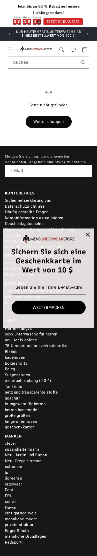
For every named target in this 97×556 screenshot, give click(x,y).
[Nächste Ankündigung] (87, 34)
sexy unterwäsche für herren (31, 334)
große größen (17, 415)
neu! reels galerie (21, 340)
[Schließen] (87, 234)
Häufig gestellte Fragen (27, 212)
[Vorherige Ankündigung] (9, 34)
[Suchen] (83, 62)
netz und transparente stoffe (31, 392)
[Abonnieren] (86, 170)
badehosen (15, 357)
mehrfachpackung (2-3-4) (28, 380)
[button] (10, 50)
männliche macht (21, 519)
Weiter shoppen (48, 121)
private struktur (19, 524)
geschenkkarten (19, 427)
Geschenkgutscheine (24, 223)
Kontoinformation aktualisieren (34, 218)
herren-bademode (21, 410)
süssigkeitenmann (22, 449)
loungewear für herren (25, 404)
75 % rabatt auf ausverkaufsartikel (37, 345)
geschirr (12, 398)
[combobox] (48, 62)
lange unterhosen (21, 421)
